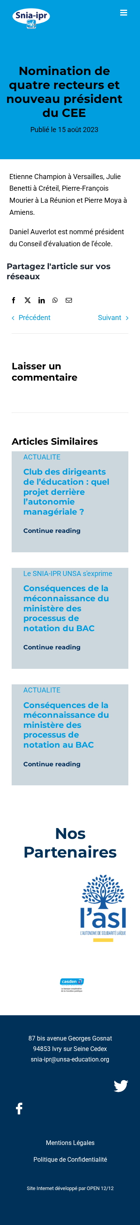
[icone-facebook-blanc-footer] (19, 1104)
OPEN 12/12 (100, 1188)
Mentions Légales (70, 1143)
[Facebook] (14, 300)
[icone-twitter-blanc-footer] (121, 1082)
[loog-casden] (72, 982)
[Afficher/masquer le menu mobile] (124, 13)
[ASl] (103, 876)
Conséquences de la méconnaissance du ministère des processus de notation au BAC (66, 725)
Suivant (109, 317)
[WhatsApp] (55, 300)
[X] (28, 300)
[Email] (69, 300)
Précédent (35, 317)
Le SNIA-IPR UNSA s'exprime (67, 573)
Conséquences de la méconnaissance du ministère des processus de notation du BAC (66, 608)
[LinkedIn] (42, 300)
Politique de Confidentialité (70, 1159)
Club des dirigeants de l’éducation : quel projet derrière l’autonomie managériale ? (66, 491)
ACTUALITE (41, 457)
